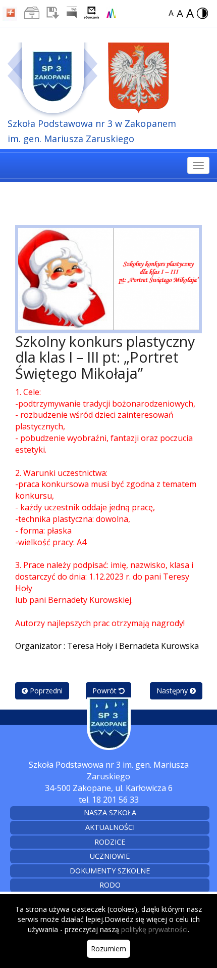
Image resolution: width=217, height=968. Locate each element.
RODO (110, 885)
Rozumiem (108, 948)
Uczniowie (110, 856)
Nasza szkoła (110, 812)
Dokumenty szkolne (110, 870)
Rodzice (109, 842)
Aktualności (110, 827)
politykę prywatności (154, 929)
